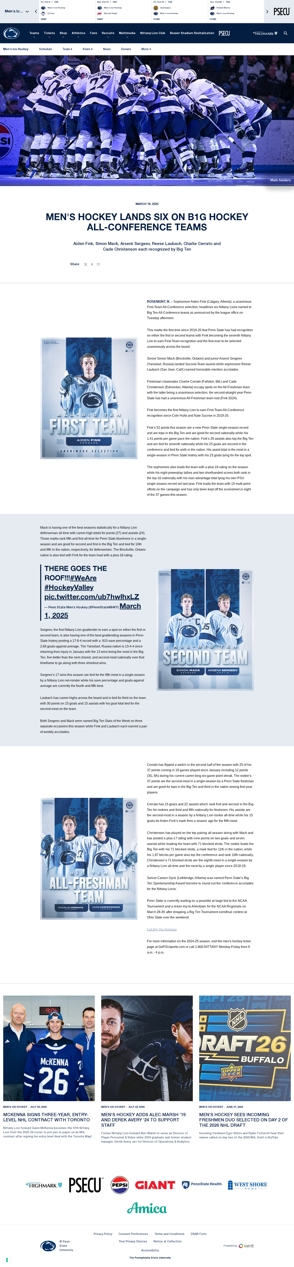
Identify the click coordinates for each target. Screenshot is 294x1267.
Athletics (78, 33)
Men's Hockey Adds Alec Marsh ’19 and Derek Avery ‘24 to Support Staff (143, 1120)
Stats (86, 49)
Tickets (49, 33)
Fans (93, 33)
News (107, 49)
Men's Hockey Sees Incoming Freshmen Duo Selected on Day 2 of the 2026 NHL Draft (243, 1120)
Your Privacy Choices (133, 1241)
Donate (126, 50)
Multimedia (127, 33)
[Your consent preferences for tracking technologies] (7, 1260)
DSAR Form (198, 1234)
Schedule (45, 49)
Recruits (108, 33)
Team (66, 49)
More (145, 49)
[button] (36, 11)
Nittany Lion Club (152, 33)
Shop (63, 33)
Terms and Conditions (169, 1234)
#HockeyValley (69, 588)
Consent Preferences (133, 1234)
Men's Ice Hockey (15, 1107)
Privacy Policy (103, 1234)
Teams (34, 33)
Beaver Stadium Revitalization (192, 33)
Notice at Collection (167, 1241)
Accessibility (150, 1250)
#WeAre (83, 578)
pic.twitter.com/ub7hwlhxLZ (91, 597)
